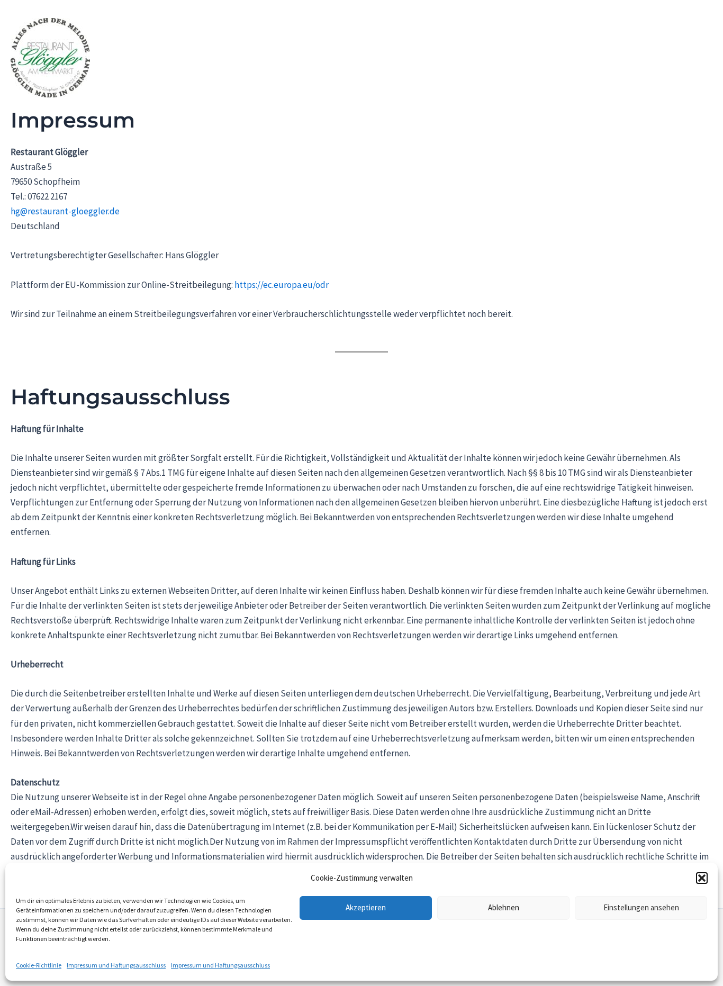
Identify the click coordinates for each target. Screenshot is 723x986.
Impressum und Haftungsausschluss (116, 965)
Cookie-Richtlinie (38, 965)
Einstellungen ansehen (641, 907)
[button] (702, 878)
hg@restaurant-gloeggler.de (65, 211)
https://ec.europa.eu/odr (281, 285)
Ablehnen (503, 907)
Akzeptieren (366, 907)
